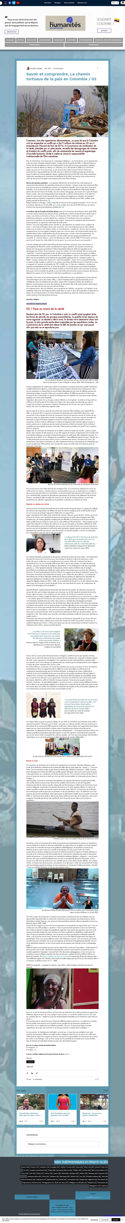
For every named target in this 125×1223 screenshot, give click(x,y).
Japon (57, 1173)
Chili (32, 1173)
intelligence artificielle (78, 1182)
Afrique (83, 1173)
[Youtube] (18, 3)
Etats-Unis (89, 1167)
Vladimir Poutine (68, 1167)
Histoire (75, 1176)
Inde (105, 1176)
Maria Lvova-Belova (100, 1170)
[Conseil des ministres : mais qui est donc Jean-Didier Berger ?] (31, 1102)
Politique (54, 1176)
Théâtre (77, 1170)
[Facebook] (10, 3)
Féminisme (103, 1182)
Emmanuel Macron (64, 1170)
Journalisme (73, 1179)
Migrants (92, 1179)
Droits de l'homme (27, 1179)
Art (26, 1170)
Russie (35, 1167)
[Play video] (62, 988)
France (25, 1173)
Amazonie (103, 1173)
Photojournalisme (93, 1176)
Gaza (65, 1182)
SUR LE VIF (30, 1066)
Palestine (92, 1182)
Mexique (93, 1173)
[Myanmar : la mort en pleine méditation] (94, 1102)
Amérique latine (34, 1176)
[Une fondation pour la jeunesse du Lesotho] (63, 1102)
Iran (83, 1176)
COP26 (63, 1179)
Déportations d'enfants (32, 1182)
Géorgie (83, 1179)
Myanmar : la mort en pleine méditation (92, 1114)
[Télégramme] (14, 3)
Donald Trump (101, 1167)
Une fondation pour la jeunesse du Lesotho (60, 1114)
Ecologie (55, 1167)
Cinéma (87, 1170)
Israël (104, 1186)
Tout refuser (105, 1220)
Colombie (30, 1062)
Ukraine (25, 1167)
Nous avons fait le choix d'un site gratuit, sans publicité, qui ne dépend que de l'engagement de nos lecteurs (21, 23)
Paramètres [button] (94, 1220)
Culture (49, 1173)
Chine (45, 1176)
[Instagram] (5, 3)
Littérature (41, 1179)
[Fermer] (122, 1219)
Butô (58, 1182)
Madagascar (95, 1186)
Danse (79, 1167)
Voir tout (106, 1090)
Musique (74, 1173)
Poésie (52, 1170)
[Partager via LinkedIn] (32, 1073)
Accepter (116, 1220)
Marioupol (65, 1176)
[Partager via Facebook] (27, 1073)
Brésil (65, 1173)
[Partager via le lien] (37, 1073)
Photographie (48, 1182)
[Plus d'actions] (97, 68)
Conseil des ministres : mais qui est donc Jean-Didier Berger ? (29, 1114)
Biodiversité (52, 1179)
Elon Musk (103, 1179)
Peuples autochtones (38, 1170)
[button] (32, 1197)
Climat (40, 1173)
